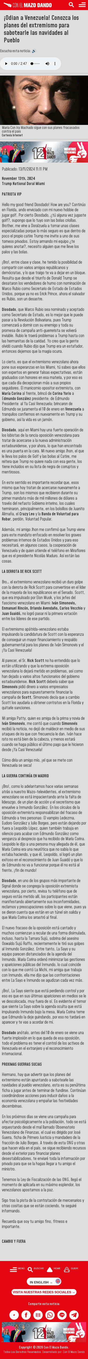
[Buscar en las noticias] (71, 5)
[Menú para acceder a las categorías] (82, 5)
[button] (14, 1315)
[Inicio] (26, 6)
